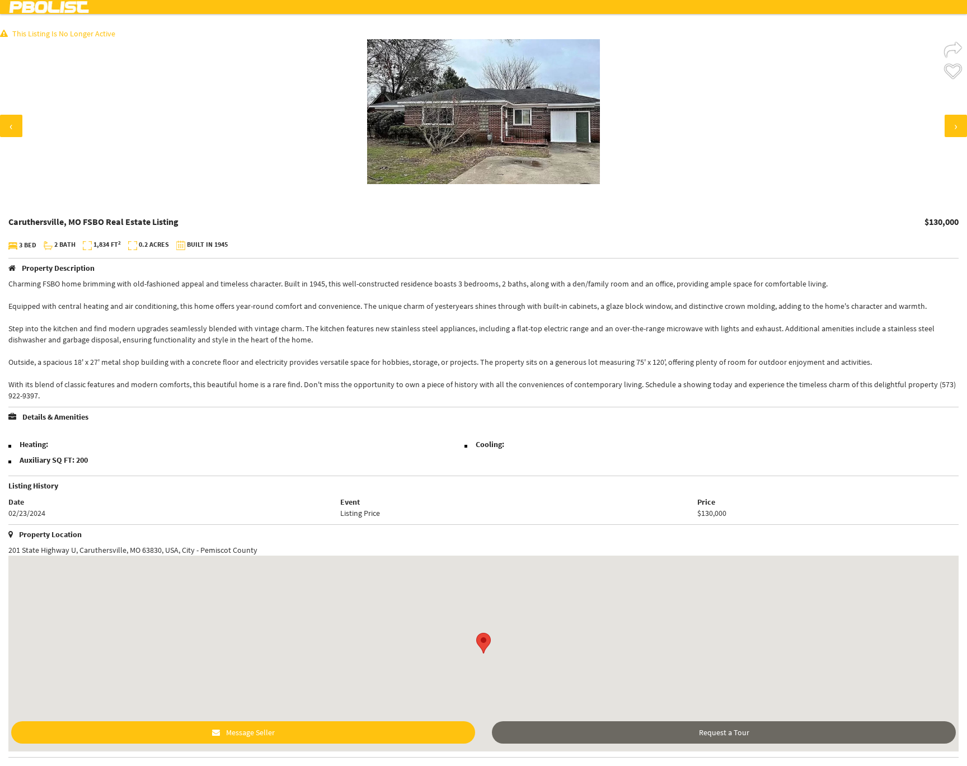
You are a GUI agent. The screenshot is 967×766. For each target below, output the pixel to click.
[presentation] (11, 126)
